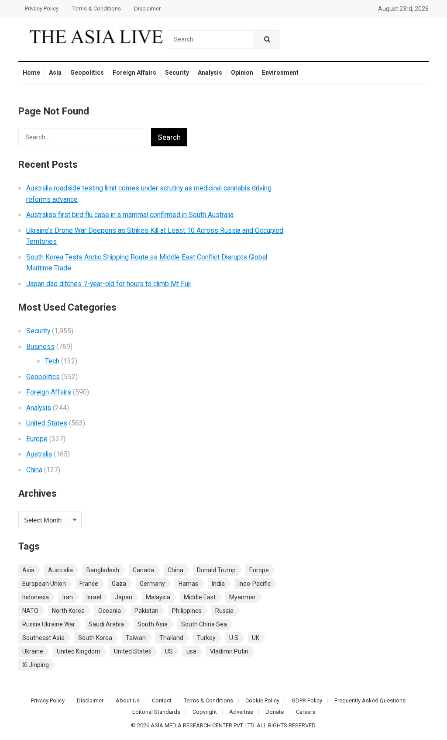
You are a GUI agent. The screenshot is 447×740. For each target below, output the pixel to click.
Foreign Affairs (134, 72)
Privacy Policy (41, 8)
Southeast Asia (43, 637)
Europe (37, 439)
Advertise (241, 712)
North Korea (68, 610)
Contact (162, 700)
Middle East (200, 597)
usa (191, 651)
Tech (52, 361)
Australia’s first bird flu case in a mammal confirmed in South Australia (130, 215)
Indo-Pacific (254, 583)
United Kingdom (78, 651)
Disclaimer (147, 8)
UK (255, 637)
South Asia (153, 624)
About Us (128, 700)
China (34, 470)
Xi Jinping (35, 664)
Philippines (187, 610)
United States (46, 423)
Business (40, 346)
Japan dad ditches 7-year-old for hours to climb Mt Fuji (108, 284)
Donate (274, 712)
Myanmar (242, 597)
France (88, 583)
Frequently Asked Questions (370, 700)
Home (31, 72)
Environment (280, 72)
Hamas (188, 583)
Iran (67, 597)
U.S (233, 637)
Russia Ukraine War (48, 624)
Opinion (242, 72)
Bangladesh (102, 570)
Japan (123, 597)
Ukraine (32, 651)
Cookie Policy (262, 700)
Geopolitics (87, 72)
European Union (44, 583)
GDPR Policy (307, 700)
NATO (30, 610)
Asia (55, 72)
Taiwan (136, 637)
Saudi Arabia (106, 624)
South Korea (95, 637)
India (218, 583)
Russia (224, 610)
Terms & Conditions (96, 8)
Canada (143, 570)
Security (177, 72)
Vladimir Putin (229, 651)
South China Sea (204, 624)
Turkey (206, 637)
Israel (93, 597)
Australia (39, 454)
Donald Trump (216, 570)
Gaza (119, 583)
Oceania (109, 610)
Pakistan (146, 610)
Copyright (205, 712)
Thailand (171, 637)
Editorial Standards (156, 712)
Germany (152, 583)
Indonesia (35, 597)
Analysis (210, 72)
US (169, 651)
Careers (305, 712)
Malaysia (158, 597)
